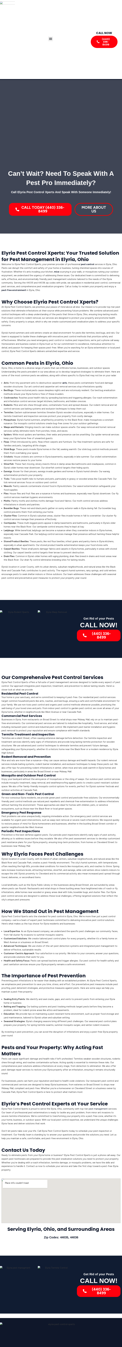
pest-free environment (13, 290)
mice (56, 271)
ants (64, 383)
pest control (87, 264)
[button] (50, 38)
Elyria (34, 1229)
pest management (98, 1108)
